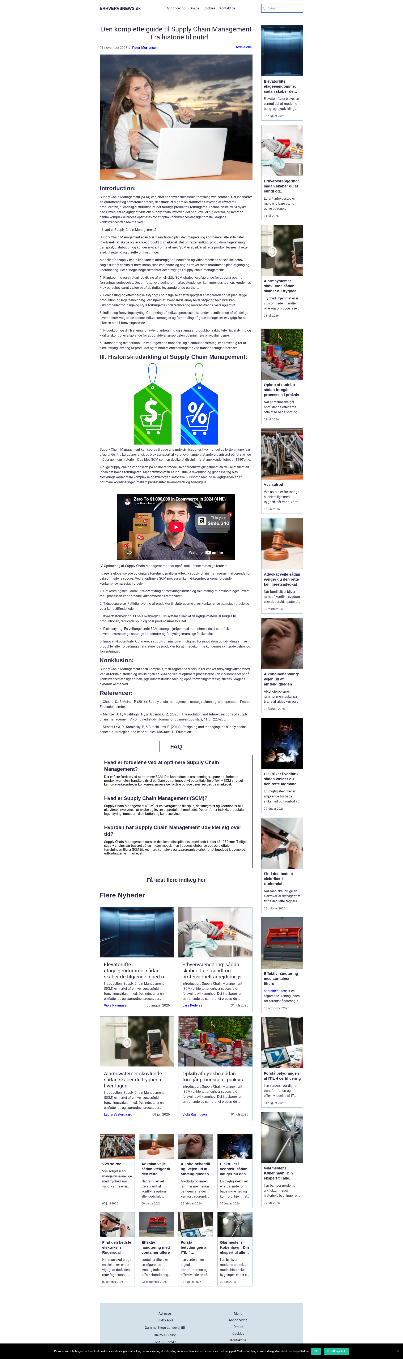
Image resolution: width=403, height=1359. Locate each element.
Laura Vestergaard (118, 1114)
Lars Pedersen (193, 1005)
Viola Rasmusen (116, 1005)
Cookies (209, 8)
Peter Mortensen (145, 48)
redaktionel (244, 47)
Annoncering (176, 8)
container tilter (274, 991)
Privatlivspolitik (336, 1351)
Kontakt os (227, 8)
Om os (194, 8)
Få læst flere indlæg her (176, 880)
